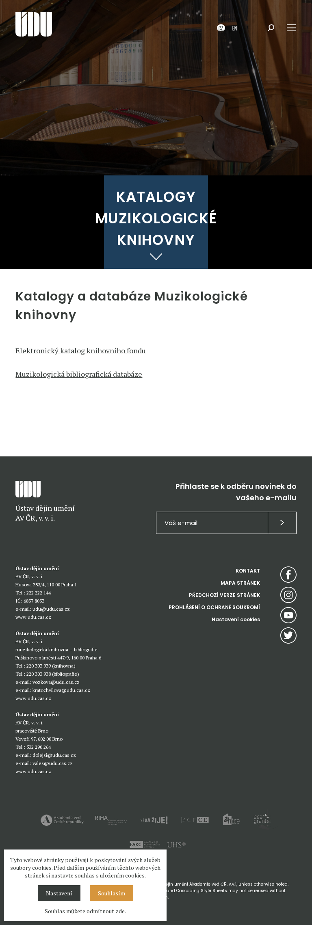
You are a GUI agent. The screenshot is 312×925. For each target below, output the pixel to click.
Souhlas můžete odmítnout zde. (85, 911)
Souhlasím (111, 893)
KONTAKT (248, 570)
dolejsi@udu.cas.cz (54, 755)
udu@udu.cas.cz (51, 609)
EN (234, 27)
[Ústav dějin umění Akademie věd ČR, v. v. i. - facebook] (288, 574)
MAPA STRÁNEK (240, 582)
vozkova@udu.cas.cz (56, 682)
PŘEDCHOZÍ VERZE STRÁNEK (224, 595)
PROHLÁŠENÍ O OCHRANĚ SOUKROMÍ (214, 607)
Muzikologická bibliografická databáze (78, 374)
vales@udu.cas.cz (52, 763)
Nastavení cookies (236, 619)
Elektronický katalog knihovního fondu (80, 350)
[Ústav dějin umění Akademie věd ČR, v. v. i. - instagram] (288, 595)
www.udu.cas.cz (33, 617)
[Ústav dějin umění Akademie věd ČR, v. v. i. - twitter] (288, 635)
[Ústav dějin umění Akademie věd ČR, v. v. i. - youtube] (288, 615)
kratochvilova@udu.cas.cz (61, 690)
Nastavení (59, 893)
